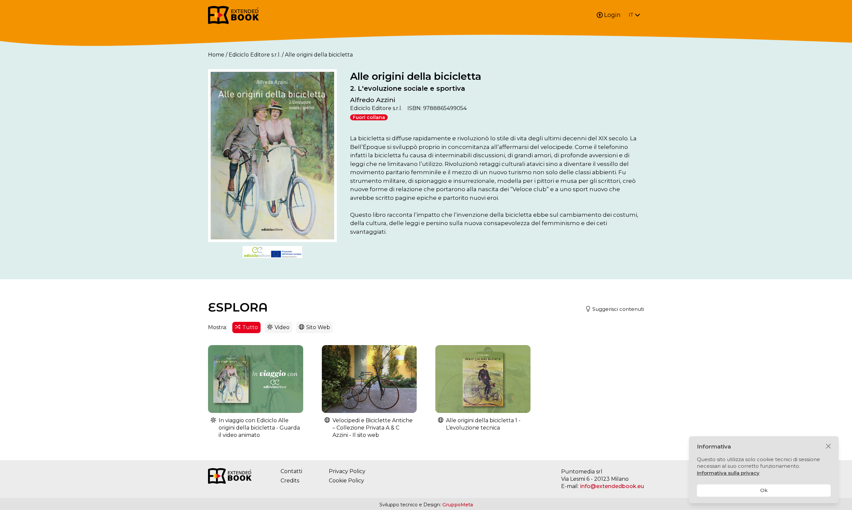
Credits (290, 480)
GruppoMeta (457, 505)
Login (612, 15)
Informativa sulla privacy (728, 473)
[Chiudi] (828, 446)
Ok (764, 490)
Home (216, 55)
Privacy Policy (347, 471)
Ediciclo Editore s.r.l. (255, 55)
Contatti (291, 471)
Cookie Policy (346, 480)
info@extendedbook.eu (612, 486)
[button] (612, 309)
